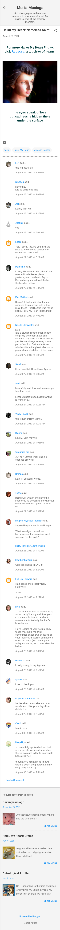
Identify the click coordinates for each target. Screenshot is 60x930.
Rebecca (18, 51)
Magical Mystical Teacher (28, 520)
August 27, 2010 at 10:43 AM (30, 423)
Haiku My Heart (21, 150)
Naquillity (20, 742)
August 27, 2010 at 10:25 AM (30, 404)
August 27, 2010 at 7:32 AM (29, 355)
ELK (17, 162)
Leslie (18, 241)
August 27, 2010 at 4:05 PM (29, 442)
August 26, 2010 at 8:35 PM (29, 213)
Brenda (19, 473)
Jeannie (19, 222)
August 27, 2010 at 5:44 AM (29, 288)
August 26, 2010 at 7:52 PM (29, 172)
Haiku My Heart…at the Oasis (30, 545)
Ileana (18, 493)
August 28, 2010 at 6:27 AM (29, 569)
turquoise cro (22, 452)
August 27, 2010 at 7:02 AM (29, 315)
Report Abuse (30, 922)
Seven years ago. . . (15, 802)
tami (17, 383)
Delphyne (20, 266)
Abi (17, 203)
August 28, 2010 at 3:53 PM (29, 670)
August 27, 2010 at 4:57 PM (29, 483)
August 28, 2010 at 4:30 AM (29, 550)
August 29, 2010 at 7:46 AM (29, 689)
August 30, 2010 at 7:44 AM (29, 772)
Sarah (18, 364)
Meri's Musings (30, 7)
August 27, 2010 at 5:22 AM (29, 257)
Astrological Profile (15, 873)
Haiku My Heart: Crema (18, 835)
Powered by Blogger (30, 916)
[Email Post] (4, 143)
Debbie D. (20, 660)
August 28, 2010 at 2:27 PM (29, 597)
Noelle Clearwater (24, 325)
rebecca (19, 181)
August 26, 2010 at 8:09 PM (29, 194)
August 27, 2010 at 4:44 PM (29, 464)
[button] (55, 30)
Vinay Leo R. (21, 414)
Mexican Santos (42, 150)
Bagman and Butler (25, 698)
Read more (50, 825)
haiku (6, 150)
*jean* (18, 679)
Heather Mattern (23, 560)
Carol (18, 723)
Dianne (18, 433)
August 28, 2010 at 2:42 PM (29, 651)
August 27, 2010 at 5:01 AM (29, 232)
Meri (17, 606)
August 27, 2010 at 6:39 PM (29, 511)
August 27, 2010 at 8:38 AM (29, 374)
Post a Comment (15, 780)
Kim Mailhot (21, 297)
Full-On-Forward (23, 579)
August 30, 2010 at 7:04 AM (29, 733)
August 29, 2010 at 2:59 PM (29, 714)
